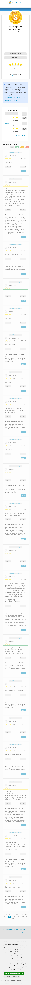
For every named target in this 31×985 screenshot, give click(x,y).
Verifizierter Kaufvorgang (15, 152)
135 (23, 917)
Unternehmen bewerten (15, 53)
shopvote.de (7, 118)
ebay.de (7, 123)
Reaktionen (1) (8, 209)
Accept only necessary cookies (14, 973)
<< (6, 914)
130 (26, 914)
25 (27, 147)
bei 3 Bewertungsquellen (15, 75)
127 (13, 914)
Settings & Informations (12, 976)
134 (18, 917)
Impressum (6, 980)
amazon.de (7, 129)
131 (5, 917)
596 (17, 147)
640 (12, 147)
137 (13, 919)
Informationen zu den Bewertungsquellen (20, 134)
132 (10, 917)
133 (14, 917)
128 (17, 914)
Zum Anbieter (15, 57)
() (23, 166)
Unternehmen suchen (20, 6)
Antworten (23, 171)
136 (27, 917)
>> (20, 919)
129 (22, 914)
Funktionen (10, 6)
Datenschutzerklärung (15, 980)
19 (22, 147)
